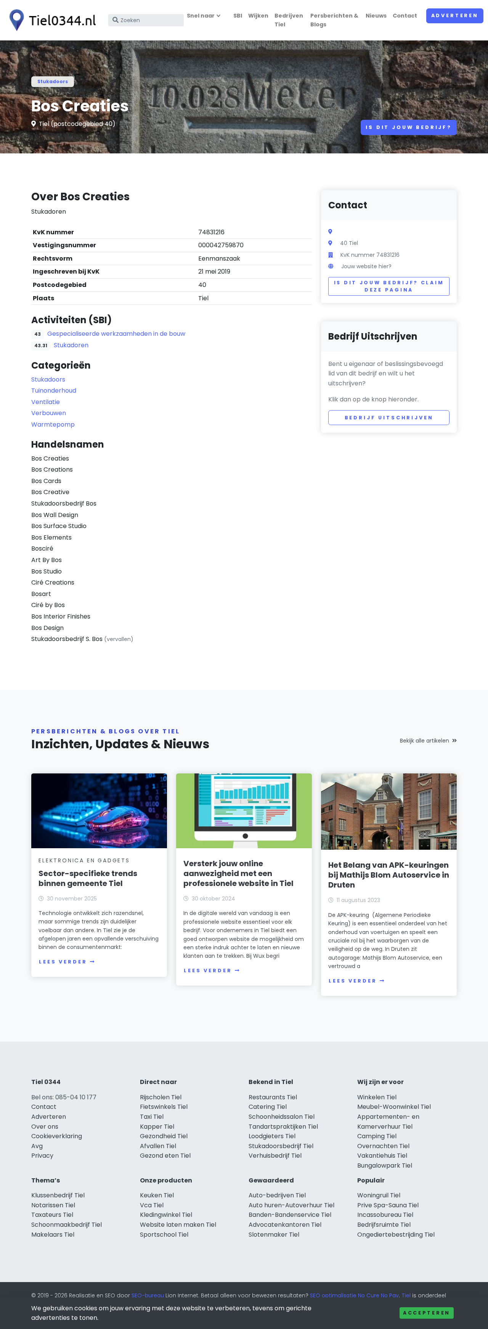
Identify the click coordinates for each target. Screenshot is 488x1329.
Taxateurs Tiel (52, 1214)
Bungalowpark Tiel (384, 1165)
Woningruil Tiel (378, 1195)
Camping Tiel (376, 1136)
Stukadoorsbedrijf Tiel (281, 1146)
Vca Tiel (152, 1205)
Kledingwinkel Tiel (166, 1214)
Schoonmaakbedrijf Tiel (66, 1224)
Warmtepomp (53, 424)
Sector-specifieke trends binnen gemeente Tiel (88, 878)
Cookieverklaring (56, 1136)
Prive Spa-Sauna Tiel (388, 1205)
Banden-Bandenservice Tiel (290, 1214)
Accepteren (426, 1313)
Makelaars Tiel (52, 1234)
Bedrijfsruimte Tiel (384, 1224)
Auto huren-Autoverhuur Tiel (291, 1205)
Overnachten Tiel (383, 1146)
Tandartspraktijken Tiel (283, 1126)
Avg (37, 1146)
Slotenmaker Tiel (274, 1234)
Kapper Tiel (157, 1126)
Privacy (42, 1155)
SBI (237, 15)
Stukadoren (71, 345)
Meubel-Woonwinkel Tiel (394, 1106)
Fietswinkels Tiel (164, 1106)
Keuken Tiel (157, 1195)
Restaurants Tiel (273, 1097)
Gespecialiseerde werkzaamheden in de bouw (116, 333)
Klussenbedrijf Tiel (58, 1195)
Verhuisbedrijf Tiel (275, 1155)
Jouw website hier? (366, 266)
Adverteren (454, 15)
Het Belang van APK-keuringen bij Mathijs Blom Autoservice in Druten (388, 875)
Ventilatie (45, 402)
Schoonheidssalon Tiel (282, 1116)
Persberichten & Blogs (334, 20)
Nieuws (376, 15)
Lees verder (63, 961)
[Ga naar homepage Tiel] (50, 20)
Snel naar (201, 15)
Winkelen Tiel (376, 1097)
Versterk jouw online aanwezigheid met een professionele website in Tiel (238, 873)
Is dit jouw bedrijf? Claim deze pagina (389, 286)
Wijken (258, 15)
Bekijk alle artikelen (424, 740)
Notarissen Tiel (53, 1205)
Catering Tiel (268, 1106)
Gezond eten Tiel (165, 1155)
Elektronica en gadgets (84, 860)
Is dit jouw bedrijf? (409, 127)
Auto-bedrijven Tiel (277, 1195)
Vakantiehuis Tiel (382, 1155)
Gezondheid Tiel (164, 1136)
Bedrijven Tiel (288, 20)
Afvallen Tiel (158, 1146)
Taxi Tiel (152, 1116)
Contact (405, 15)
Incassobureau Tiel (385, 1214)
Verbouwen (48, 413)
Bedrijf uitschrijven (389, 417)
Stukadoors (52, 81)
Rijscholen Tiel (160, 1097)
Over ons (44, 1126)
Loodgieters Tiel (272, 1136)
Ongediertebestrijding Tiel (396, 1234)
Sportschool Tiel (164, 1234)
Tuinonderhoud (53, 390)
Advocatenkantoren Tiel (285, 1224)
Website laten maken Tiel (178, 1224)
